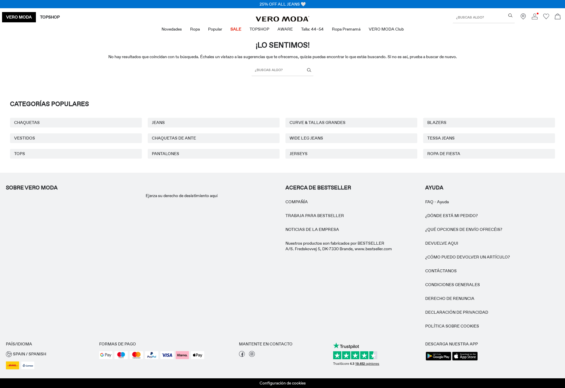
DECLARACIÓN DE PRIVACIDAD (456, 312)
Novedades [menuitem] (172, 29)
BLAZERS (436, 122)
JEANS (158, 122)
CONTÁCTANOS (441, 270)
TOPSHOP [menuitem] (259, 29)
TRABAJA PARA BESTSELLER (314, 215)
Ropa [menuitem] (195, 29)
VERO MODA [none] (19, 17)
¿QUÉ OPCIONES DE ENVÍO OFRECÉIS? (463, 229)
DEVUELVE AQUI (441, 243)
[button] (49, 354)
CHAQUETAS (27, 122)
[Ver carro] (558, 17)
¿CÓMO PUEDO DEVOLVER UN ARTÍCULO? (467, 257)
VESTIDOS (24, 138)
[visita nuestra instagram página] (252, 355)
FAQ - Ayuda (437, 201)
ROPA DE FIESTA (443, 153)
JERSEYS (299, 153)
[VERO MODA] (282, 20)
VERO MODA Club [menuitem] (386, 29)
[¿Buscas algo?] (510, 15)
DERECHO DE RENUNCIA (449, 298)
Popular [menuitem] (215, 29)
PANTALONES (165, 153)
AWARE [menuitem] (285, 29)
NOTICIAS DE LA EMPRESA (312, 229)
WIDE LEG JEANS (306, 138)
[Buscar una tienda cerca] (523, 18)
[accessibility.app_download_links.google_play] (438, 359)
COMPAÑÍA (296, 201)
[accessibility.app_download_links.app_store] (465, 359)
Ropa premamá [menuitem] (346, 29)
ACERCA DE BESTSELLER (318, 188)
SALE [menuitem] (235, 29)
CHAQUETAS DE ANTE (174, 138)
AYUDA (434, 188)
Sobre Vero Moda (32, 188)
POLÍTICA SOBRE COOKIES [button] (452, 326)
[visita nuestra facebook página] (242, 355)
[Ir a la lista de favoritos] (546, 18)
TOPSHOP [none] (50, 17)
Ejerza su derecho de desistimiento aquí (181, 195)
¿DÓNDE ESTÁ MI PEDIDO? (451, 215)
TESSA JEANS (441, 138)
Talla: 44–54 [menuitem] (312, 29)
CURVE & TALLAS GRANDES (317, 122)
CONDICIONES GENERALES (452, 284)
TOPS (19, 153)
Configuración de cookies (283, 383)
